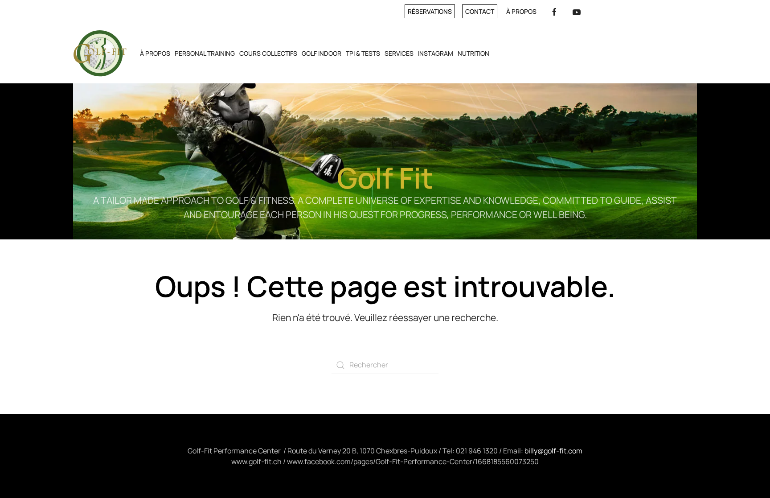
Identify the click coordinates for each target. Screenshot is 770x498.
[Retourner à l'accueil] (100, 53)
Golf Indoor (321, 53)
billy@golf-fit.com (553, 451)
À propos (521, 11)
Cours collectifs (268, 53)
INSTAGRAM (435, 53)
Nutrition (473, 53)
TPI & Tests (363, 53)
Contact (479, 11)
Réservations (430, 11)
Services (399, 53)
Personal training (205, 53)
